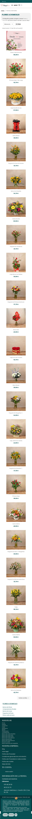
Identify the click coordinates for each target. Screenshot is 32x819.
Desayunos (5, 728)
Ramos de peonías (7, 739)
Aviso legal (5, 751)
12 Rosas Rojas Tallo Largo (16, 80)
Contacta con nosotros (9, 779)
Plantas (4, 724)
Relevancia (8, 24)
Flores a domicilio (10, 704)
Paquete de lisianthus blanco (16, 662)
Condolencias (5, 732)
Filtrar (18, 24)
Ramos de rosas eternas (8, 737)
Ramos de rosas (7, 711)
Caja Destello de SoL (16, 108)
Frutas (3, 727)
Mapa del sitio (6, 764)
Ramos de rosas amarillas (8, 734)
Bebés (3, 729)
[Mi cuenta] (24, 5)
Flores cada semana (8, 715)
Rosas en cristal (6, 742)
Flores (3, 723)
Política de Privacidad (8, 754)
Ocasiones (5, 725)
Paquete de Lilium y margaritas (16, 551)
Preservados (5, 731)
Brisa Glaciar (16, 385)
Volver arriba (24, 698)
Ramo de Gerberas (16, 690)
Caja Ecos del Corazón (16, 357)
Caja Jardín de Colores (16, 440)
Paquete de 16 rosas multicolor (16, 302)
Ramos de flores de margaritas (10, 743)
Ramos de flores (7, 707)
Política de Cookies (22, 807)
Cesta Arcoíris (16, 219)
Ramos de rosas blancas (8, 740)
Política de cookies (7, 761)
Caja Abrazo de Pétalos (16, 274)
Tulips (16, 607)
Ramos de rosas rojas (7, 735)
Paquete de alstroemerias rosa (16, 579)
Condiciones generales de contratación (14, 756)
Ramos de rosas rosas (7, 736)
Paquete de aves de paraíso (16, 163)
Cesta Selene (16, 524)
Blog (3, 749)
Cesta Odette (16, 635)
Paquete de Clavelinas (16, 246)
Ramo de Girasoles (16, 191)
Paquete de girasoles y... (16, 468)
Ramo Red (16, 330)
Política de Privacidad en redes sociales (14, 759)
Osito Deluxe (16, 135)
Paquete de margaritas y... (16, 413)
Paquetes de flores (8, 713)
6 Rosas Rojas (16, 496)
